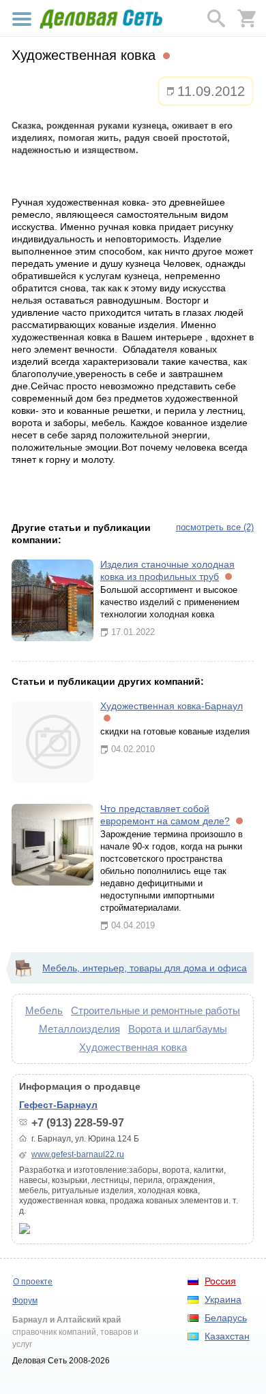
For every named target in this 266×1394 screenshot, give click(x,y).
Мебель (44, 1010)
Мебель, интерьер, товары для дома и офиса (144, 967)
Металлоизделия (79, 1029)
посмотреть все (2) (215, 527)
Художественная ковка (133, 1047)
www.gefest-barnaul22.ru (77, 1154)
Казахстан (227, 1336)
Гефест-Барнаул (58, 1104)
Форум (25, 1301)
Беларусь (226, 1317)
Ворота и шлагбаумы (177, 1029)
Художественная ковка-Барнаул (171, 705)
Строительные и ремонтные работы (155, 1010)
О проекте (33, 1281)
